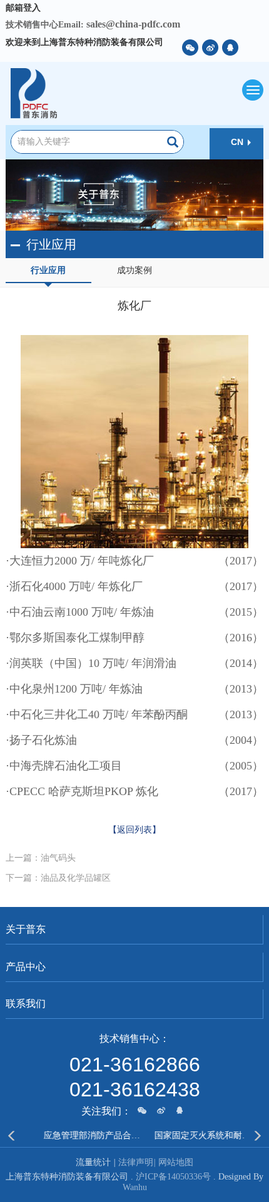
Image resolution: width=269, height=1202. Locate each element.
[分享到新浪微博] (210, 47)
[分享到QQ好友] (230, 47)
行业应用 (48, 270)
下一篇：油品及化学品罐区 (58, 878)
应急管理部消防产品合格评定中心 (82, 1135)
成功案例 (134, 270)
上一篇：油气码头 (41, 858)
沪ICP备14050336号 (173, 1176)
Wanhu (135, 1187)
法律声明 (137, 1162)
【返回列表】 (134, 829)
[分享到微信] (190, 47)
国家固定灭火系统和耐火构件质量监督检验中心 (192, 1135)
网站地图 (175, 1162)
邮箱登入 (23, 8)
